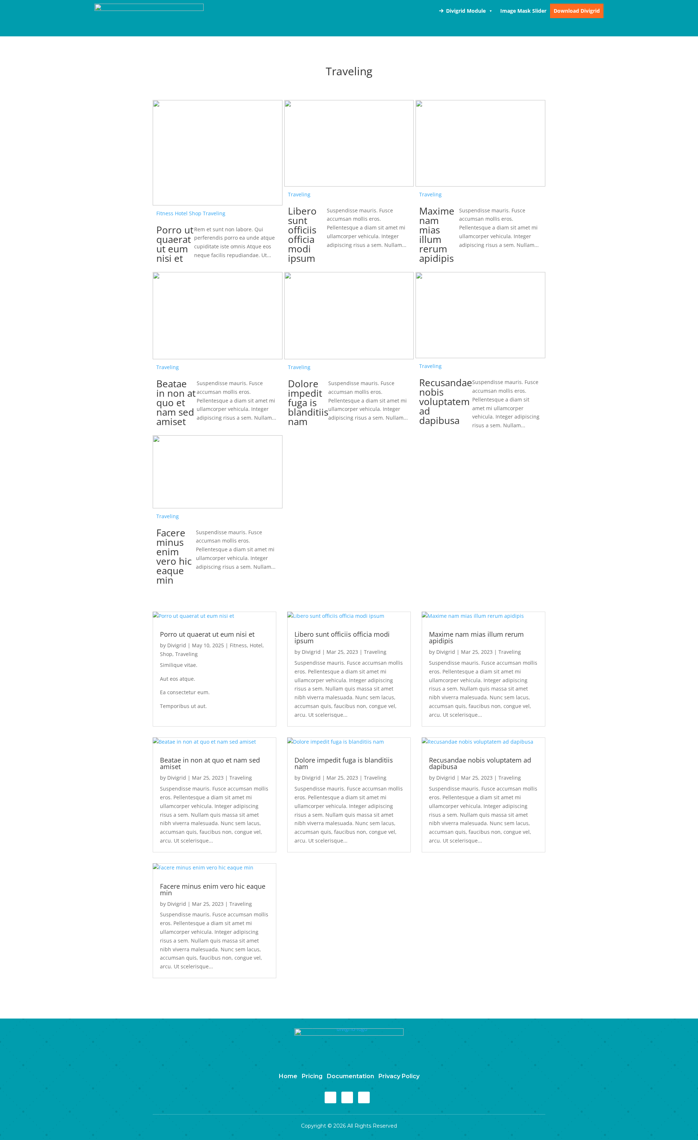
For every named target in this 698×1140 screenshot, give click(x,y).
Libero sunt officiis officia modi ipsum (302, 234)
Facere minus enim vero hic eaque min (174, 556)
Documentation (350, 1076)
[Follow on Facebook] (330, 1097)
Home (288, 1076)
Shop (195, 213)
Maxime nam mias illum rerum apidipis (436, 234)
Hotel (181, 213)
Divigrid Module (466, 10)
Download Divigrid (577, 10)
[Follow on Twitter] (347, 1097)
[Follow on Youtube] (364, 1097)
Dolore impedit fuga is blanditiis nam (308, 402)
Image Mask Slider (523, 10)
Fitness (164, 213)
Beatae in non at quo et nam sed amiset (176, 402)
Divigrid (176, 645)
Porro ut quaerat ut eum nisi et (174, 244)
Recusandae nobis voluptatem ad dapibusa (445, 401)
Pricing (312, 1076)
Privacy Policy (399, 1076)
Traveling (214, 213)
